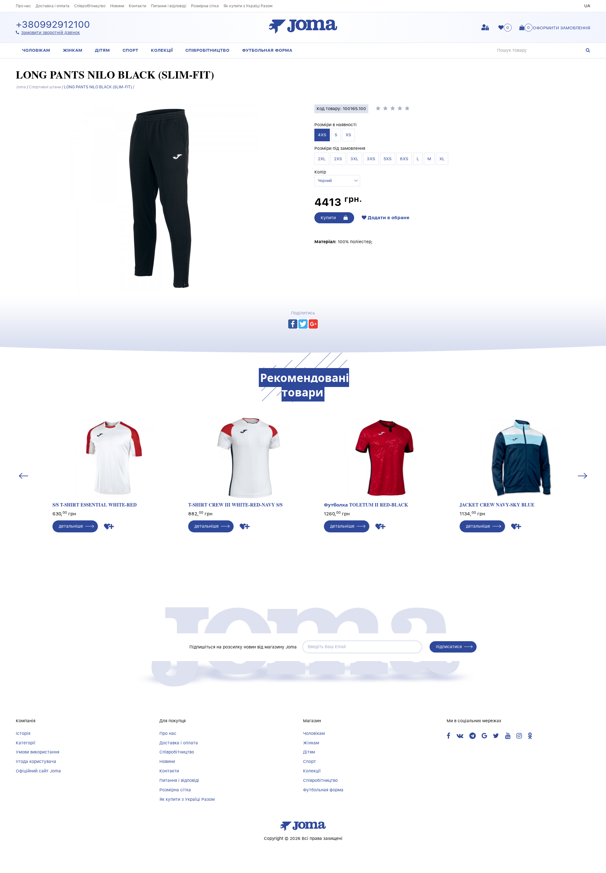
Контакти (137, 5)
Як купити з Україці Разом (247, 5)
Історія (23, 733)
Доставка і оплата (52, 5)
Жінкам (72, 50)
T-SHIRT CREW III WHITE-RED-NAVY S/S (221, 504)
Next (582, 475)
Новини (117, 5)
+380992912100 (53, 25)
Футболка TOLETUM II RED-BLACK (351, 504)
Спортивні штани (45, 87)
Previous (23, 475)
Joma (21, 87)
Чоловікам (36, 50)
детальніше (56, 526)
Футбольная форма (267, 50)
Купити (329, 217)
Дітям (102, 50)
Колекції (162, 50)
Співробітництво (89, 5)
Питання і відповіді (168, 5)
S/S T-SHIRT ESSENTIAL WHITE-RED (80, 504)
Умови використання (37, 751)
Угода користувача (36, 761)
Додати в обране (387, 217)
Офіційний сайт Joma (38, 770)
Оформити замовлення (561, 27)
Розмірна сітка (205, 5)
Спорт (130, 50)
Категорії (25, 742)
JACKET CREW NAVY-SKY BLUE (482, 504)
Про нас (23, 5)
